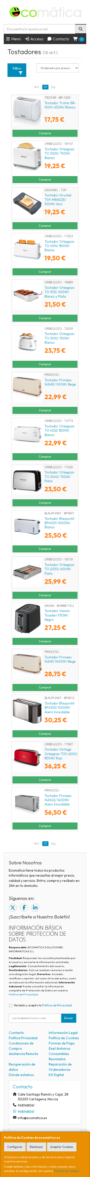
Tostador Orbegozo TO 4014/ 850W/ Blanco (59, 246)
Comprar (45, 133)
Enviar (68, 1018)
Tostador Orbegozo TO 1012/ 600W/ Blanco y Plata (59, 292)
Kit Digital (56, 1075)
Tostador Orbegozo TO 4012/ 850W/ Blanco (59, 430)
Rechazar (36, 1147)
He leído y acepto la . (43, 1005)
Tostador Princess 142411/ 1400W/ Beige (60, 659)
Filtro (16, 68)
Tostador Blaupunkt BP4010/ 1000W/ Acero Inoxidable (59, 707)
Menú (15, 38)
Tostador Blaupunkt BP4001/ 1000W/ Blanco (59, 523)
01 (45, 87)
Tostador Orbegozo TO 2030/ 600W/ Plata (59, 569)
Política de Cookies (66, 1171)
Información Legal (63, 1032)
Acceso (37, 38)
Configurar (14, 1147)
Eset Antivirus (59, 1048)
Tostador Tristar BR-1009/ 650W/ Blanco (60, 105)
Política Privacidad (23, 1038)
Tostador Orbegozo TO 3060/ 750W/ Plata (59, 476)
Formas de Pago (62, 1043)
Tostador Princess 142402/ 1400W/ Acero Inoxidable (58, 800)
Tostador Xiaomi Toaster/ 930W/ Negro (57, 615)
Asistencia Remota (23, 1053)
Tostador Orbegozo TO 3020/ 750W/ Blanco (59, 153)
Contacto (60, 38)
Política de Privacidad (23, 994)
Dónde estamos (21, 1075)
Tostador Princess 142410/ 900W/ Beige (60, 382)
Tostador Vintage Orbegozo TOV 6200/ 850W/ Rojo (61, 753)
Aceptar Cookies (61, 1147)
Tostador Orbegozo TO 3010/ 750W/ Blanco (59, 338)
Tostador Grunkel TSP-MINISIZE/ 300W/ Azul (57, 199)
